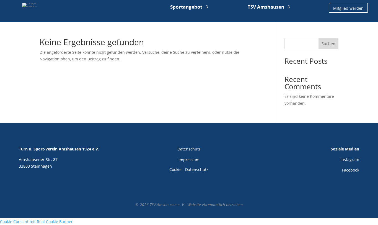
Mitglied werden (348, 8)
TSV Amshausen (266, 7)
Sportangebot (186, 7)
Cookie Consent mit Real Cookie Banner (36, 221)
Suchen (328, 43)
